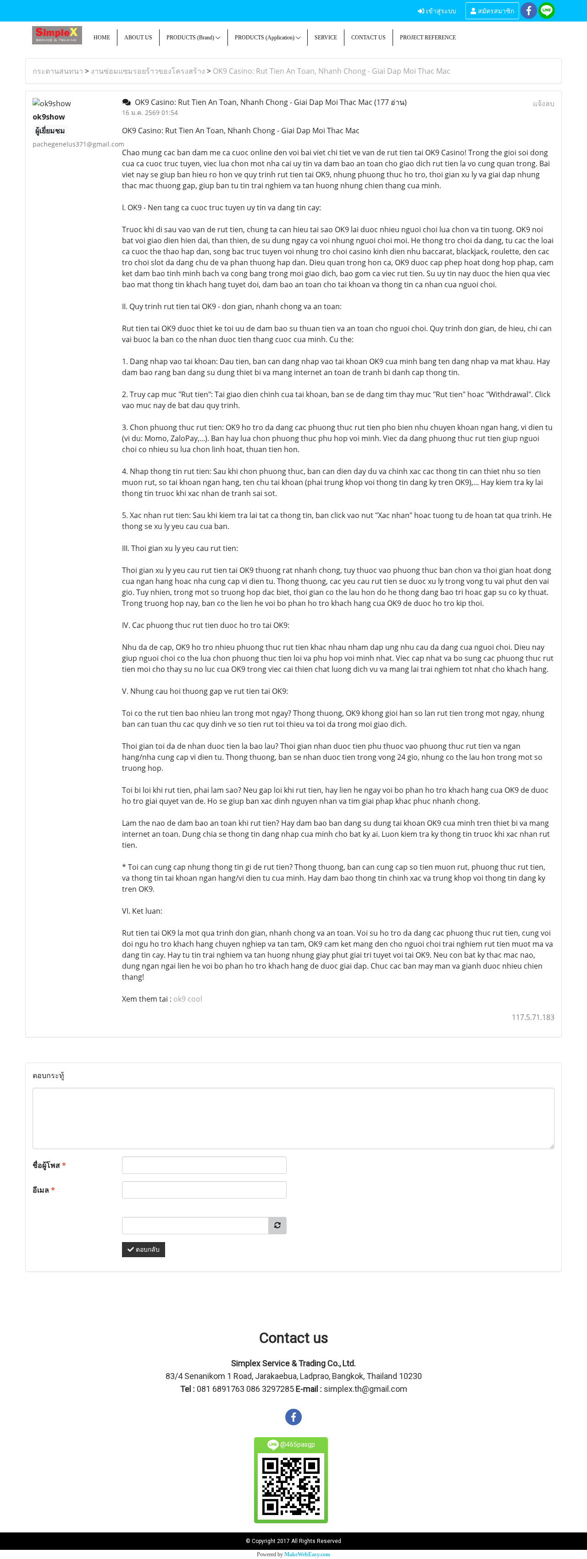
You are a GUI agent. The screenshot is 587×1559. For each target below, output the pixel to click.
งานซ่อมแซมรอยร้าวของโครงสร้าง (148, 71)
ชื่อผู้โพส (49, 1165)
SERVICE (326, 37)
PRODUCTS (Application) (265, 37)
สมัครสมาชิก (495, 10)
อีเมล (44, 1190)
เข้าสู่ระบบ (440, 10)
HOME (102, 37)
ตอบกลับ (147, 1249)
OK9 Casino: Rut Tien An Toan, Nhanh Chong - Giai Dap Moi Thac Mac (331, 71)
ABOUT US (138, 37)
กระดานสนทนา (58, 71)
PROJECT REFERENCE (428, 37)
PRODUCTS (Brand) (191, 37)
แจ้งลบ (543, 103)
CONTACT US (368, 37)
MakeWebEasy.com (307, 1554)
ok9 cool (187, 999)
